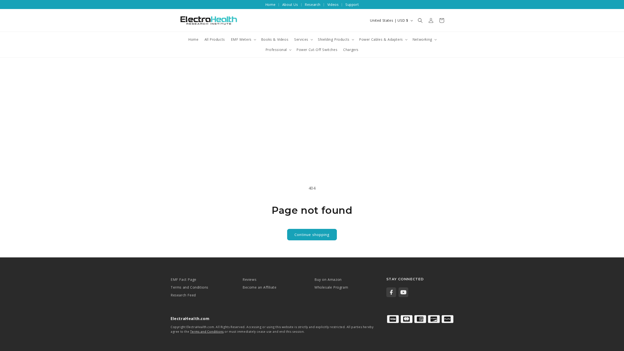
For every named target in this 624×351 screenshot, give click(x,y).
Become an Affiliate (259, 287)
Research (313, 4)
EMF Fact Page (183, 279)
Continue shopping (312, 234)
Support (352, 4)
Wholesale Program (331, 287)
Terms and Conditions (189, 287)
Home (270, 4)
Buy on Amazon (328, 279)
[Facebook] (391, 292)
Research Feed (183, 295)
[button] (420, 20)
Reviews (249, 279)
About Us (290, 4)
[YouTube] (403, 292)
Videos (333, 4)
